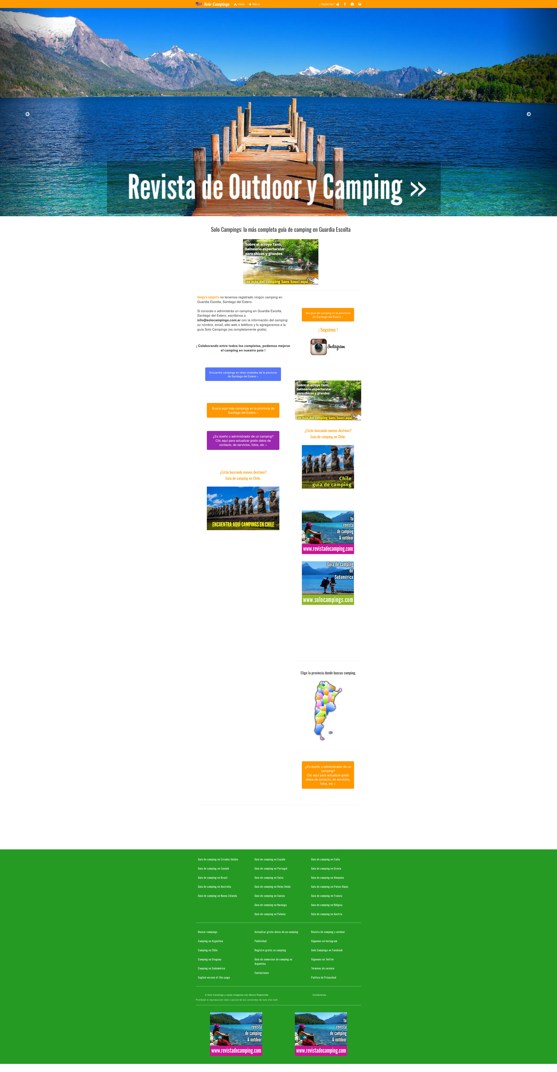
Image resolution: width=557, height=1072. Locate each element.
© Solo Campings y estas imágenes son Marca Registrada (236, 994)
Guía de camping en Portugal (271, 868)
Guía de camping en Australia (214, 886)
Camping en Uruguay (209, 959)
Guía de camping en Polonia (270, 914)
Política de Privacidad (323, 977)
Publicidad (261, 941)
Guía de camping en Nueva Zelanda (217, 896)
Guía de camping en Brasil (212, 877)
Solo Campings (216, 4)
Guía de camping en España (270, 859)
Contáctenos (262, 973)
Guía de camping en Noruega (271, 905)
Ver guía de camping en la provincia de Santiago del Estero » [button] (328, 314)
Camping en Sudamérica (211, 968)
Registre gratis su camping (270, 950)
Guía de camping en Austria (326, 914)
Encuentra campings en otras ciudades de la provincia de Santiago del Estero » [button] (243, 374)
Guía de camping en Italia (325, 859)
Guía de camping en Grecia (326, 868)
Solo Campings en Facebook (327, 950)
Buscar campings (207, 932)
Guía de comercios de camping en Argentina (273, 961)
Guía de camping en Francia (326, 896)
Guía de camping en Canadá (213, 868)
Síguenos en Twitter (322, 959)
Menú (256, 4)
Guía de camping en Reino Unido (273, 886)
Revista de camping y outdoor (328, 932)
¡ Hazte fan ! (327, 4)
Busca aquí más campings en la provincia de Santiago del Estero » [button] (243, 410)
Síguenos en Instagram (324, 941)
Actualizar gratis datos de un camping (276, 932)
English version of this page (214, 977)
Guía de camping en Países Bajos (329, 886)
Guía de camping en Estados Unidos (218, 859)
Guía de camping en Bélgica (326, 905)
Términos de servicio (322, 968)
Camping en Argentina (210, 941)
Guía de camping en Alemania (327, 877)
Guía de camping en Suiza (269, 877)
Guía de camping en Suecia (270, 896)
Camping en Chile (208, 950)
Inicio (241, 4)
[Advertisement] (243, 557)
